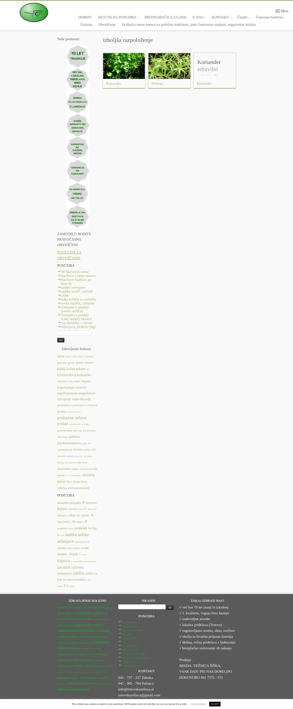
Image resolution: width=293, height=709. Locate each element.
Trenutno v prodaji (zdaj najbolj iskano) (76, 317)
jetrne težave (84, 362)
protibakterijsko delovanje (69, 430)
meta (79, 521)
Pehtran (157, 83)
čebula (60, 586)
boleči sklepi (77, 356)
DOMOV (85, 17)
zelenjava (64, 573)
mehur (77, 381)
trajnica (75, 469)
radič (62, 535)
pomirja (61, 411)
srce (66, 462)
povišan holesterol (73, 412)
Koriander (113, 83)
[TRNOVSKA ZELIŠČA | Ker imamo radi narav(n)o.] (34, 12)
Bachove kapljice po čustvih (76, 281)
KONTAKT (221, 17)
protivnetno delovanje (95, 654)
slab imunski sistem (101, 666)
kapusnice (63, 521)
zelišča (78, 573)
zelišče (89, 580)
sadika (86, 449)
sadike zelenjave (73, 287)
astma (61, 356)
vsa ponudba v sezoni (77, 323)
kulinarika (84, 375)
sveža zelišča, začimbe (78, 303)
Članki (242, 17)
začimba (77, 567)
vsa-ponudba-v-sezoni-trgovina (84, 561)
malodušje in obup (65, 381)
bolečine (68, 357)
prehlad (62, 424)
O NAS (198, 17)
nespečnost (86, 393)
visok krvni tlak (88, 468)
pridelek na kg (85, 528)
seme (65, 295)
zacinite (63, 567)
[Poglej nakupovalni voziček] (285, 5)
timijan (84, 554)
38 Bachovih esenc (75, 272)
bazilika (73, 508)
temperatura (64, 468)
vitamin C (62, 475)
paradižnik (62, 528)
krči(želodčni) (66, 375)
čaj (69, 475)
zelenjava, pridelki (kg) (78, 327)
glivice (71, 362)
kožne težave (76, 369)
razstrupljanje (64, 449)
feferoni (61, 515)
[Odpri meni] (277, 11)
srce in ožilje (75, 462)
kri (88, 369)
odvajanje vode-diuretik (74, 399)
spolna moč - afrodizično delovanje (69, 672)
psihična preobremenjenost (75, 660)
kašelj (61, 369)
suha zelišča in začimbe (78, 299)
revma (77, 449)
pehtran (71, 529)
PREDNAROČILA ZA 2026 (165, 17)
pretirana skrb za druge (79, 424)
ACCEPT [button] (215, 704)
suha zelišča (73, 548)
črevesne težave (76, 475)
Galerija (86, 25)
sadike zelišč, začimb (77, 291)
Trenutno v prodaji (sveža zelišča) (75, 309)
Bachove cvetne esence (78, 276)
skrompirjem (82, 541)
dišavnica (91, 509)
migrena (85, 381)
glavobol (62, 362)
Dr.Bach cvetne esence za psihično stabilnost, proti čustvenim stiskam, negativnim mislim (189, 25)
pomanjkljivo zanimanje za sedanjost (77, 405)
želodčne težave (80, 683)
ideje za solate (79, 515)
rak (89, 443)
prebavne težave (71, 417)
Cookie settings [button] (198, 704)
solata (61, 548)
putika (84, 443)
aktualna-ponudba (69, 503)
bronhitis (89, 356)
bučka (80, 509)
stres (84, 462)
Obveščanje (107, 25)
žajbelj (72, 586)
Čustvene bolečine (269, 17)
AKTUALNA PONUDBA (117, 17)
